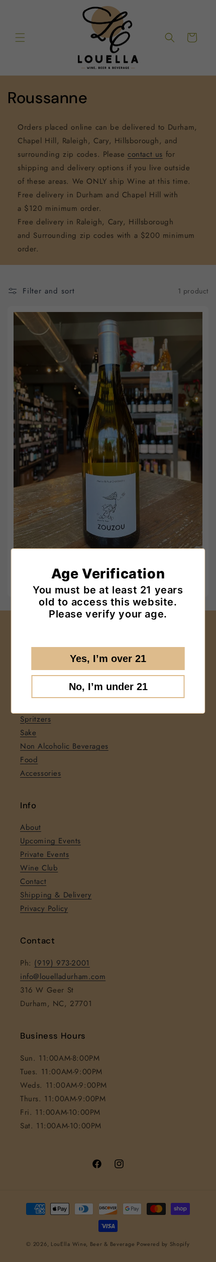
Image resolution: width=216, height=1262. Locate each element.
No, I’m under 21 (108, 686)
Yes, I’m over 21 (108, 658)
